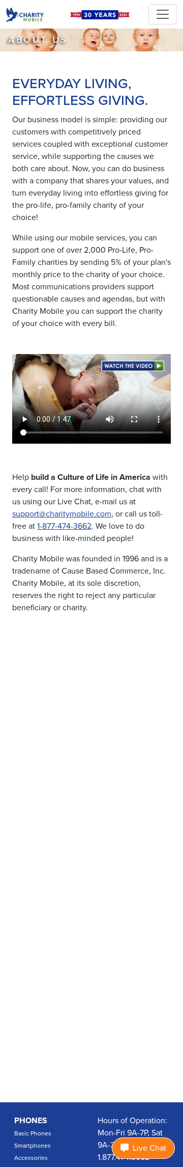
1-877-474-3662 (64, 526)
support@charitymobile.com (61, 514)
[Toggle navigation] (162, 14)
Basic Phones (32, 1133)
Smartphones (32, 1145)
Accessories (31, 1157)
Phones (30, 1121)
